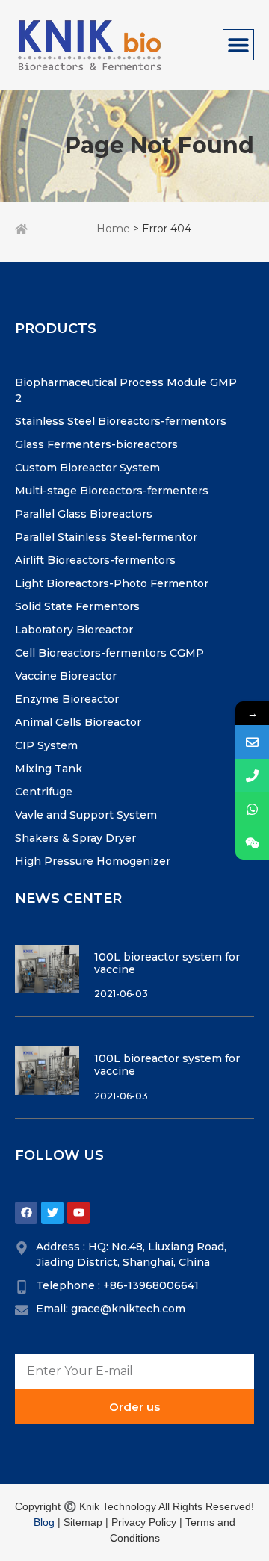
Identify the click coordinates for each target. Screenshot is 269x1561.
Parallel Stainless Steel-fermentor (106, 537)
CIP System (46, 745)
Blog (44, 1522)
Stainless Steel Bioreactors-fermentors (120, 421)
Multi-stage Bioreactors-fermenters (111, 490)
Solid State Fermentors (77, 606)
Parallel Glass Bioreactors (83, 514)
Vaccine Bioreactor (66, 676)
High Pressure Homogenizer (92, 861)
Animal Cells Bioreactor (78, 722)
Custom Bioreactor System (87, 467)
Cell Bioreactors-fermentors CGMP (109, 653)
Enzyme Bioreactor (67, 699)
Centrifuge (43, 791)
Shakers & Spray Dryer (75, 838)
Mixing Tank (48, 768)
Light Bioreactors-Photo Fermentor (111, 583)
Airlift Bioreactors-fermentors (95, 560)
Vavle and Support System (86, 815)
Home (113, 228)
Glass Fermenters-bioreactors (96, 444)
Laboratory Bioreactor (74, 629)
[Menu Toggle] (238, 44)
